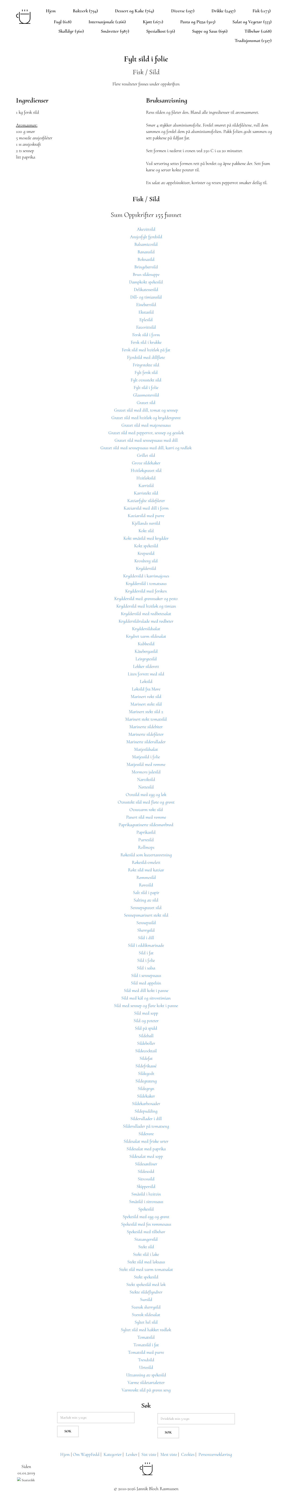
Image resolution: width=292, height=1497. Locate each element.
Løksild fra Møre (146, 689)
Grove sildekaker (146, 463)
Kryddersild (146, 568)
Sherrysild (146, 930)
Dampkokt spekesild (146, 282)
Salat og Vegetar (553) (251, 22)
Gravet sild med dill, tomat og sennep (146, 410)
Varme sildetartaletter (146, 1382)
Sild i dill (146, 938)
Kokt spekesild (146, 546)
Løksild (146, 681)
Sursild (146, 1299)
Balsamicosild (146, 244)
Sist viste (148, 1454)
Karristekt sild (146, 493)
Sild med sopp (146, 1013)
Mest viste (168, 1454)
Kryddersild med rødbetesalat (146, 613)
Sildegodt (146, 1073)
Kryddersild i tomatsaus (146, 583)
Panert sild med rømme (146, 817)
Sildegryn (146, 1088)
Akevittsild (146, 229)
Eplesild (146, 320)
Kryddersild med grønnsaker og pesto (146, 598)
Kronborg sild (146, 561)
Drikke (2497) (223, 11)
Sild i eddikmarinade (146, 945)
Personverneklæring (215, 1454)
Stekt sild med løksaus (146, 1262)
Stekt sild (146, 1247)
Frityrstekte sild (146, 365)
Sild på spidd (146, 1028)
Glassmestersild (146, 395)
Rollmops (146, 847)
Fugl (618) (62, 22)
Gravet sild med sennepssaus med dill (146, 440)
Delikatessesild (146, 289)
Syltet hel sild (146, 1322)
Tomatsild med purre (146, 1352)
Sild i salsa (146, 968)
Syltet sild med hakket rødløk (146, 1330)
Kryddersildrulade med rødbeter (146, 621)
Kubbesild (146, 644)
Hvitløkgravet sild (146, 470)
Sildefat (146, 1058)
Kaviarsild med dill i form (146, 508)
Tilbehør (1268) (258, 31)
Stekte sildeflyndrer (146, 1292)
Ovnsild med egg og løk (146, 794)
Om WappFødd (86, 1454)
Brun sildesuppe (146, 274)
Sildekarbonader (146, 1103)
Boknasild (146, 259)
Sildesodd (146, 1171)
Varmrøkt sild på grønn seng (146, 1390)
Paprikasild (146, 832)
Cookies (187, 1454)
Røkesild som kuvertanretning (146, 855)
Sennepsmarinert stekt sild (146, 915)
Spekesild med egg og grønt (146, 1216)
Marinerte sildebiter (146, 727)
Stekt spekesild (146, 1277)
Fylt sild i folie (146, 387)
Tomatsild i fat (146, 1345)
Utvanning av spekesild (146, 1375)
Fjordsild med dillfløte (146, 357)
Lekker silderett (146, 666)
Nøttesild (146, 787)
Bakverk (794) (85, 11)
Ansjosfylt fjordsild (146, 237)
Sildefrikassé (146, 1066)
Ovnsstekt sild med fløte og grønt (146, 802)
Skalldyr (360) (71, 31)
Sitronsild (146, 1179)
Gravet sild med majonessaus (146, 425)
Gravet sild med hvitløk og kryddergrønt (146, 418)
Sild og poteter (146, 1021)
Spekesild (146, 1209)
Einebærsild (146, 304)
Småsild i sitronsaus (146, 1201)
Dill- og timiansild (146, 297)
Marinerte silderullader (146, 742)
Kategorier (113, 1454)
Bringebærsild (146, 267)
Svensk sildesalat (146, 1314)
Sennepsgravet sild (146, 907)
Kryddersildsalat (146, 629)
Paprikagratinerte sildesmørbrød (146, 825)
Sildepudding (146, 1111)
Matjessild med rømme (146, 764)
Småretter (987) (115, 31)
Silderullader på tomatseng (146, 1126)
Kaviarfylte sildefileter (146, 500)
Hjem (51, 11)
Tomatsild (146, 1337)
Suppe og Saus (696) (209, 31)
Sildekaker (146, 1096)
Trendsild (146, 1360)
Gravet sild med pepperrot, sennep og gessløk (146, 433)
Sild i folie (146, 960)
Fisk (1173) (262, 11)
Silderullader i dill (146, 1118)
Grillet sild (146, 455)
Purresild (146, 840)
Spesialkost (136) (160, 31)
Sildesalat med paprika (146, 1149)
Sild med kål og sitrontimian (146, 998)
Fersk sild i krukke (146, 342)
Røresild (146, 885)
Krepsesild (146, 553)
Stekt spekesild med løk (146, 1284)
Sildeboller (146, 1043)
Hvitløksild (146, 478)
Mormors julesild (146, 772)
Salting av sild (146, 900)
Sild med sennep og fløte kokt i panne (146, 1005)
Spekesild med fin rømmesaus (146, 1224)
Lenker (131, 1454)
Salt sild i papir (146, 892)
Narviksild (146, 779)
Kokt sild (146, 531)
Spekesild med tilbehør (146, 1232)
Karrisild (146, 485)
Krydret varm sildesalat (146, 636)
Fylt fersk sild (146, 372)
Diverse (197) (182, 11)
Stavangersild (146, 1239)
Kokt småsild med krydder (146, 538)
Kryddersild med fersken (146, 591)
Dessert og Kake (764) (134, 11)
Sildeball (146, 1036)
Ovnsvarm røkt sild (146, 809)
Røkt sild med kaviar (146, 870)
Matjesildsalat (146, 749)
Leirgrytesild (146, 659)
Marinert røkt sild (146, 696)
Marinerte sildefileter (146, 734)
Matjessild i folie (146, 757)
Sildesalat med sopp (146, 1156)
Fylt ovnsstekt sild (146, 380)
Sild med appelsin (146, 983)
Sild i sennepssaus (146, 975)
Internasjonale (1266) (107, 22)
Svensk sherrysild (146, 1307)
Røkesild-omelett (146, 862)
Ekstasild (146, 312)
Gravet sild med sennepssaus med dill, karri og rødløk (146, 448)
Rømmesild (146, 877)
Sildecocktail (146, 1051)
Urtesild (146, 1367)
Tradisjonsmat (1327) (253, 40)
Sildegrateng (146, 1081)
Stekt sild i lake (146, 1254)
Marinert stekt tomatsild (146, 719)
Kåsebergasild (146, 651)
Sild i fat (146, 953)
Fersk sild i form (146, 335)
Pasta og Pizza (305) (197, 22)
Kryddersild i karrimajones (146, 576)
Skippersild (146, 1186)
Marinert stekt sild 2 (146, 711)
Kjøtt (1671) (153, 22)
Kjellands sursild (146, 523)
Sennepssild (146, 923)
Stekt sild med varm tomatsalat (146, 1269)
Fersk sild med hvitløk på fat (146, 350)
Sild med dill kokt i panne (146, 990)
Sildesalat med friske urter (146, 1141)
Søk (67, 1431)
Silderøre (146, 1134)
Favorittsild (146, 327)
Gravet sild (146, 402)
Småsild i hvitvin (146, 1194)
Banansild (146, 252)
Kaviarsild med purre (146, 515)
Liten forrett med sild (146, 674)
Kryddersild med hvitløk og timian (146, 606)
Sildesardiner (146, 1164)
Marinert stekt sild (146, 704)
